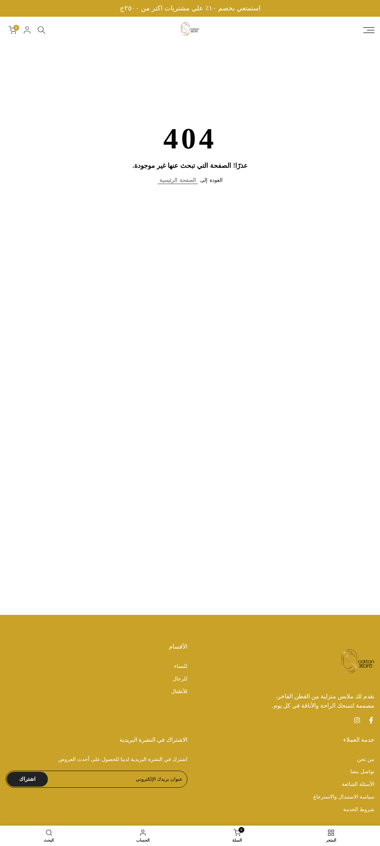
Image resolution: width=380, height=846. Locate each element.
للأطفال (179, 691)
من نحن (365, 759)
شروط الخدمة (358, 809)
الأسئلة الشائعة (358, 784)
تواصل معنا (362, 771)
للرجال (180, 679)
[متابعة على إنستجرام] (357, 720)
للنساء (180, 666)
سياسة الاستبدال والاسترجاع (343, 797)
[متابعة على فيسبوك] (371, 720)
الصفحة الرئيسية (178, 180)
